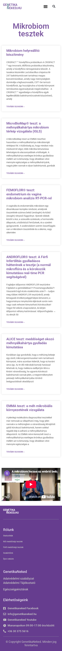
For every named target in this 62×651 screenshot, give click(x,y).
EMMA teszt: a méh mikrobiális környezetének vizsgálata (29, 408)
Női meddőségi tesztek (13, 541)
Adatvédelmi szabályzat (18, 578)
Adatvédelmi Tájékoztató (19, 582)
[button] (45, 6)
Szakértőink (8, 553)
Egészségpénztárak (15, 589)
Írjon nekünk (8, 559)
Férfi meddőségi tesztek (13, 547)
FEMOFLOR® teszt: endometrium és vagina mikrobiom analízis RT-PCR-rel (29, 194)
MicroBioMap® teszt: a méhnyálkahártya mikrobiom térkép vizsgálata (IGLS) (27, 127)
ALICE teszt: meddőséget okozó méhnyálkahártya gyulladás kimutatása (30, 343)
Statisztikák (8, 536)
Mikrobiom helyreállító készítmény (23, 53)
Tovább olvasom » (15, 106)
